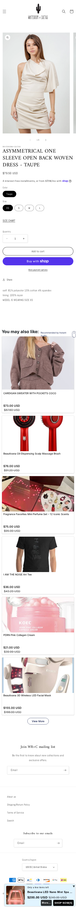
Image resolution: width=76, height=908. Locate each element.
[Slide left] (30, 140)
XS (7, 208)
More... (46, 902)
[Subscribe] (65, 770)
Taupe (9, 194)
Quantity (7, 231)
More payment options (38, 269)
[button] (4, 11)
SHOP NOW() (63, 902)
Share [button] (9, 279)
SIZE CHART (9, 220)
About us (11, 796)
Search (10, 820)
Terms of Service (15, 812)
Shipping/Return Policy (18, 804)
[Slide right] (46, 140)
